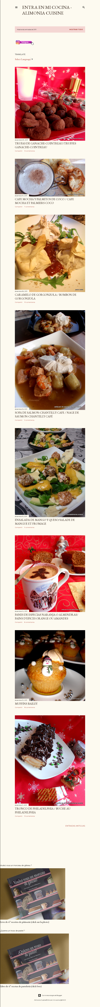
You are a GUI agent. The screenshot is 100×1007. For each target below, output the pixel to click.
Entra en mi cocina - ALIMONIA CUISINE (47, 10)
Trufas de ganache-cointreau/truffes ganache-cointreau (45, 145)
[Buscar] (83, 6)
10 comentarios (29, 302)
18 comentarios (29, 707)
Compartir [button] (18, 151)
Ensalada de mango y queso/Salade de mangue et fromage (45, 521)
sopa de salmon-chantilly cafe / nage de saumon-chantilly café (47, 414)
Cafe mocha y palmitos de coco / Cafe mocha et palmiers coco (44, 201)
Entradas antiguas (75, 826)
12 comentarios (29, 151)
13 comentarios (29, 816)
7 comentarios (29, 207)
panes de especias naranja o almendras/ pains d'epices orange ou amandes (46, 616)
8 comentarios (29, 622)
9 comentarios (29, 420)
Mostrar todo (76, 29)
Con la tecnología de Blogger (52, 995)
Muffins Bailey (26, 703)
